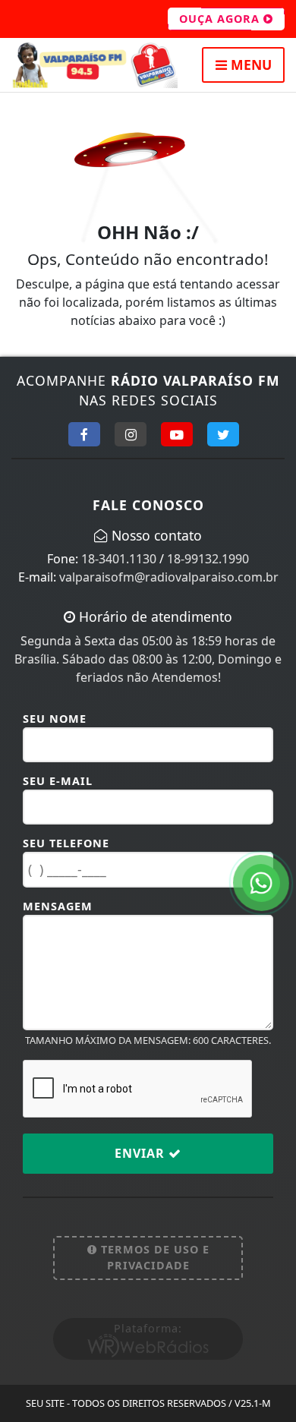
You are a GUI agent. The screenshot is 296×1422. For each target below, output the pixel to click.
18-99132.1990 (208, 558)
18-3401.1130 (118, 558)
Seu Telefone (66, 843)
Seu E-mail (58, 781)
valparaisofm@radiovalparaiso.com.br (169, 577)
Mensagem (58, 906)
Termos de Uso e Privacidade (153, 1257)
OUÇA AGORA (221, 18)
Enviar (141, 1153)
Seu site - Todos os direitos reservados (148, 1403)
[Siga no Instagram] (130, 434)
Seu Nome (55, 718)
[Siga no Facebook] (84, 434)
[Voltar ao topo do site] (273, 782)
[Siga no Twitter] (223, 434)
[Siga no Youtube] (177, 434)
